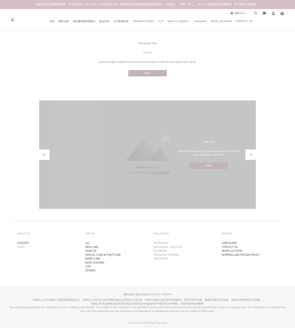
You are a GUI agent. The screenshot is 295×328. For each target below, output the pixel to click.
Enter (147, 73)
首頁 (52, 21)
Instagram (200, 21)
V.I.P (161, 21)
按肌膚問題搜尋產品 (84, 21)
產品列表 (104, 21)
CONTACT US (244, 21)
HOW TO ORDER (178, 21)
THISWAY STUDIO (143, 21)
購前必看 (64, 21)
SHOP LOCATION (221, 21)
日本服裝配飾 (120, 21)
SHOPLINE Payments (155, 323)
